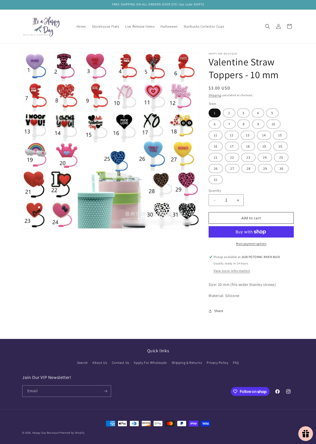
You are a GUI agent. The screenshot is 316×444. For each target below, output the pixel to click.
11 (215, 135)
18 (248, 146)
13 (248, 135)
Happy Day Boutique (45, 432)
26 (216, 168)
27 (232, 168)
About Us (99, 362)
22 (232, 157)
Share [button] (218, 311)
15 (280, 135)
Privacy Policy (217, 362)
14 (264, 135)
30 (281, 168)
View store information (232, 271)
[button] (267, 26)
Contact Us (120, 362)
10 (273, 124)
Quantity (215, 190)
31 (215, 179)
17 (232, 146)
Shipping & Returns (187, 362)
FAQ (236, 362)
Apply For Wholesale (150, 362)
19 (264, 146)
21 (215, 157)
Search (82, 362)
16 (215, 146)
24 (265, 157)
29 (265, 168)
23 (248, 157)
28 (249, 168)
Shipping (215, 95)
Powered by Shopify (72, 432)
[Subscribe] (105, 391)
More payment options (251, 243)
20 (280, 146)
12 (232, 135)
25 (281, 157)
